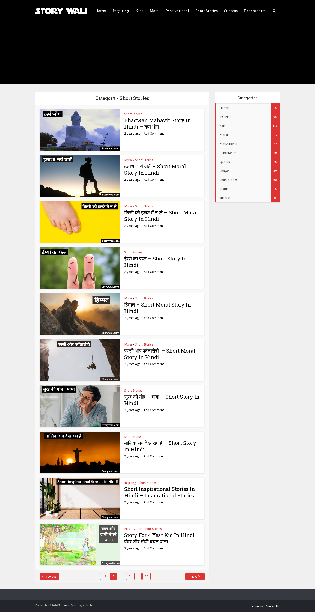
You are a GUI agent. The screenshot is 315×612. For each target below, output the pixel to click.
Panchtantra (255, 10)
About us (258, 606)
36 (146, 576)
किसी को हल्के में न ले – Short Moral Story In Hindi (161, 215)
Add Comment (154, 133)
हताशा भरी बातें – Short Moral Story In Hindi (155, 169)
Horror (100, 10)
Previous (51, 576)
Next (193, 576)
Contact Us (273, 606)
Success (231, 10)
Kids (139, 10)
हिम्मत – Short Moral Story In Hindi (157, 307)
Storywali (64, 605)
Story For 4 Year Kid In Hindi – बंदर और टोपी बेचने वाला (162, 538)
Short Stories (206, 10)
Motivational (177, 10)
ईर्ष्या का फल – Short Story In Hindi (155, 261)
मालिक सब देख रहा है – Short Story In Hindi (160, 446)
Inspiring (121, 10)
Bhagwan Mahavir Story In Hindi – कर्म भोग (157, 123)
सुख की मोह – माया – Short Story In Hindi (162, 400)
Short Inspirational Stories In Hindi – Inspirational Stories (159, 492)
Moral (155, 10)
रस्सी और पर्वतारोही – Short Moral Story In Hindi (159, 354)
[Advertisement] (157, 54)
